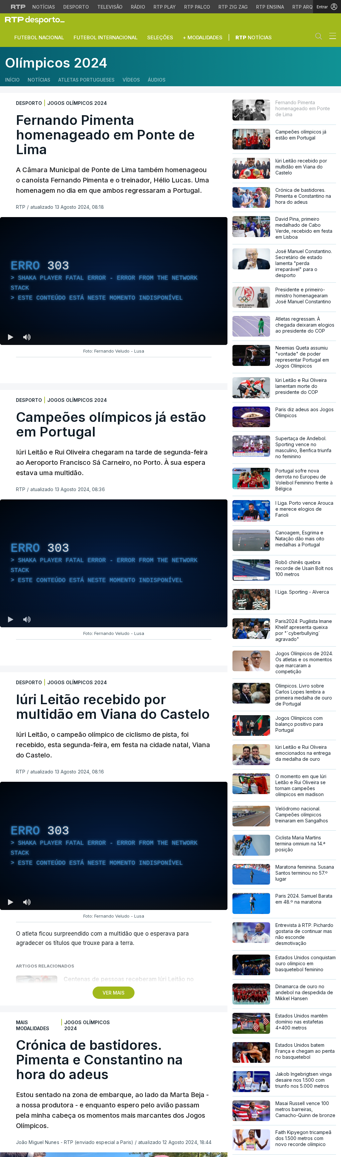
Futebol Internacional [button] (106, 37)
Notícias (43, 7)
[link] (37, 20)
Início (12, 80)
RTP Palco (197, 7)
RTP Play (165, 7)
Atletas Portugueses (86, 80)
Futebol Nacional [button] (39, 37)
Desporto (76, 7)
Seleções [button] (160, 37)
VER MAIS (114, 993)
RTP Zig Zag (233, 7)
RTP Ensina (270, 7)
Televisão (110, 7)
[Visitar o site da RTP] (18, 6)
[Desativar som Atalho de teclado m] (27, 337)
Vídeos (131, 80)
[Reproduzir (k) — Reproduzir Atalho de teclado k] (11, 337)
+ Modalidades (202, 37)
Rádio (138, 7)
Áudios (157, 80)
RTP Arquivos (309, 7)
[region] (113, 281)
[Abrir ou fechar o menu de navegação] (330, 37)
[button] (320, 37)
